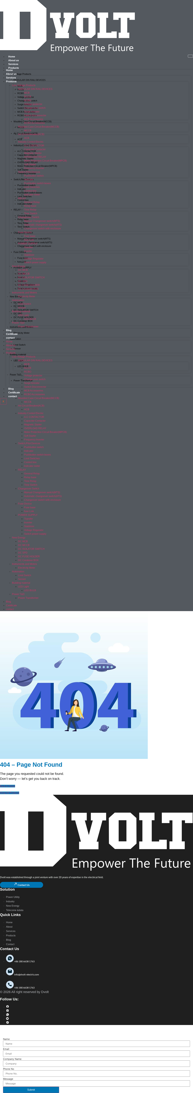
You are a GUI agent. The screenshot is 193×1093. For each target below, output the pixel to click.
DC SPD (18, 313)
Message (8, 1079)
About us (13, 60)
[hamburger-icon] (190, 56)
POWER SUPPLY (23, 267)
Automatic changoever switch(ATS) (43, 224)
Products (13, 68)
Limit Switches (32, 187)
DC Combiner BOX (23, 321)
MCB (27, 93)
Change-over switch (35, 108)
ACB (19, 139)
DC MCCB (24, 273)
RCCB (27, 96)
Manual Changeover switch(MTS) (34, 238)
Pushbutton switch (34, 175)
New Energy (18, 266)
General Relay (24, 215)
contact (12, 396)
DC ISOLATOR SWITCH (26, 310)
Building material (18, 354)
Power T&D (15, 374)
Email (6, 1049)
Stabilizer (29, 255)
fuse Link (29, 240)
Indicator (28, 179)
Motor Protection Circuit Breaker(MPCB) (37, 166)
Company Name (12, 1059)
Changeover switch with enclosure (34, 246)
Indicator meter (32, 194)
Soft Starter (22, 169)
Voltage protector (33, 104)
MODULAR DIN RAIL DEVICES (30, 80)
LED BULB (22, 366)
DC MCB (23, 270)
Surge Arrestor (32, 111)
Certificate (14, 392)
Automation (15, 339)
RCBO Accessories (34, 123)
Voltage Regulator (33, 258)
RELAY (17, 209)
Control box (23, 200)
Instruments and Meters (24, 292)
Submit (31, 1089)
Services (13, 64)
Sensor (17, 348)
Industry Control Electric (31, 142)
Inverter (28, 251)
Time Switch (23, 226)
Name (6, 1039)
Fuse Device (20, 252)
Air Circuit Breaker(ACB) (31, 134)
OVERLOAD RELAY (35, 157)
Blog (11, 389)
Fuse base (22, 258)
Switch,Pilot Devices (24, 179)
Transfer (28, 247)
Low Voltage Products (20, 74)
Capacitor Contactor (35, 149)
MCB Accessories (33, 119)
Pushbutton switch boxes (37, 183)
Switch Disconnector (35, 115)
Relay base (22, 219)
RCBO (20, 93)
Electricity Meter (22, 333)
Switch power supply (35, 262)
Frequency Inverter (26, 173)
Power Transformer (23, 380)
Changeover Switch (28, 217)
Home (11, 56)
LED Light (23, 315)
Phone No (8, 1069)
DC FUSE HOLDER (24, 317)
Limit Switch (19, 344)
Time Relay (22, 223)
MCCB (27, 130)
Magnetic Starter (33, 153)
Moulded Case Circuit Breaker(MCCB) (38, 126)
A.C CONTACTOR (34, 145)
